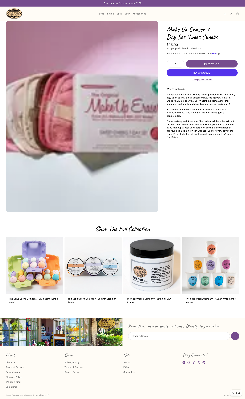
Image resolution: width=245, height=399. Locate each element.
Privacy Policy (72, 362)
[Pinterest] (204, 362)
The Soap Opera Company (22, 395)
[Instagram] (189, 362)
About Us (10, 362)
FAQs (126, 367)
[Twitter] (199, 362)
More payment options (202, 79)
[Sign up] (235, 336)
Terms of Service (15, 367)
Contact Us (129, 372)
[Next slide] (58, 265)
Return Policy (72, 372)
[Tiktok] (194, 362)
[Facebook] (184, 362)
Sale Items (11, 387)
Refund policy (13, 372)
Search (127, 362)
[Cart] (237, 14)
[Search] (225, 14)
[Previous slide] (10, 265)
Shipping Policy (14, 377)
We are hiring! (13, 382)
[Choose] (58, 289)
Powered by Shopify (41, 395)
